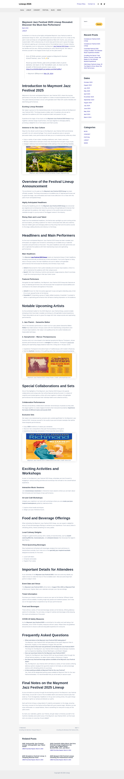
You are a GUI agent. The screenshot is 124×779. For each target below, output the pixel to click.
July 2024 (87, 105)
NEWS (59, 10)
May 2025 (87, 91)
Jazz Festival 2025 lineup (61, 46)
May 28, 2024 (48, 73)
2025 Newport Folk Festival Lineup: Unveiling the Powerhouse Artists (62, 756)
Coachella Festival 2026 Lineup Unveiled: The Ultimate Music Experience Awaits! (93, 50)
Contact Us (91, 4)
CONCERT (37, 10)
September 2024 (89, 100)
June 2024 (87, 108)
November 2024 (89, 97)
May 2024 (87, 111)
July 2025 (87, 88)
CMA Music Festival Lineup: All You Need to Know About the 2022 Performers (93, 66)
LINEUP (28, 10)
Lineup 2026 (25, 4)
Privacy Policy (81, 4)
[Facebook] (101, 4)
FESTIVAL (46, 10)
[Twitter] (104, 4)
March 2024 (87, 117)
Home (22, 10)
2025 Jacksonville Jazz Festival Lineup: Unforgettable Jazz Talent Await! (33, 745)
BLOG (53, 10)
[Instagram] (98, 4)
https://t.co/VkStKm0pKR (34, 69)
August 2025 (88, 85)
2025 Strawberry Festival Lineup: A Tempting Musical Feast (34, 756)
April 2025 (87, 94)
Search (85, 21)
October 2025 (88, 82)
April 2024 (87, 114)
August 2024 (88, 102)
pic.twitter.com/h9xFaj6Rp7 (52, 69)
